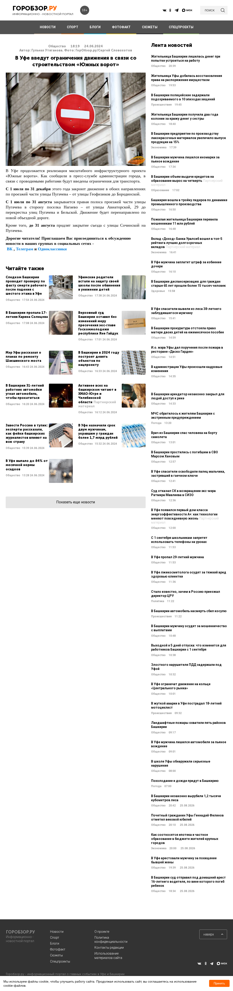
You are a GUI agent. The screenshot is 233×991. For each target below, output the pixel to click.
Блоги (54, 943)
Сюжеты (56, 955)
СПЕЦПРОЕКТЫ (181, 27)
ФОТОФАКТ (121, 27)
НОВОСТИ (48, 27)
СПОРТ (72, 27)
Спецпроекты (60, 961)
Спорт (54, 937)
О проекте (101, 931)
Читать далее (39, 288)
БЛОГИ (95, 27)
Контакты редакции (109, 947)
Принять (219, 983)
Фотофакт (57, 949)
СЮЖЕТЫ (149, 27)
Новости (56, 931)
